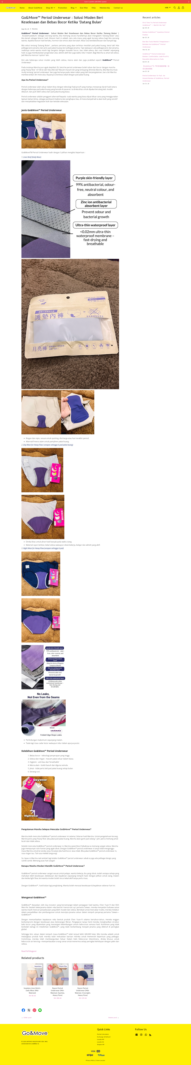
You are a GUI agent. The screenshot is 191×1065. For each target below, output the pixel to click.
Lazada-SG (100, 1042)
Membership (105, 8)
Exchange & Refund (103, 1037)
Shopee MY (100, 1044)
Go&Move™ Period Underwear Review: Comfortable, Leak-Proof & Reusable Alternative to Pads (156, 56)
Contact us (118, 8)
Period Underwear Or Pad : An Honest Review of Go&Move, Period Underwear (156, 78)
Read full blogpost (28, 951)
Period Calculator (103, 1034)
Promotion (62, 8)
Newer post (112, 1018)
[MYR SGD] (167, 8)
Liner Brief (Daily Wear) (32, 157)
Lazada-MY (100, 1039)
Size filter (84, 8)
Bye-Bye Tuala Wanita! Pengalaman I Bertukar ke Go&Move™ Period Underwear (156, 44)
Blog (72, 8)
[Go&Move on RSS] (150, 1035)
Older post (28, 1018)
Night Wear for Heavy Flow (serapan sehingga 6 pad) (43, 548)
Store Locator (100, 1060)
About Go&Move (35, 8)
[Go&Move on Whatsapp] (145, 1036)
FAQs (94, 8)
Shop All (49, 8)
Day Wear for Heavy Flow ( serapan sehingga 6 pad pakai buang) (48, 445)
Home (22, 8)
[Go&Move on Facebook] (136, 1036)
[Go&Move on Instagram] (141, 1036)
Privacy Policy (90, 1060)
